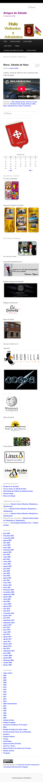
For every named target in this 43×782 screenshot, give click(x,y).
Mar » (31, 170)
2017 (4, 696)
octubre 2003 (7, 662)
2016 (4, 694)
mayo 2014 (7, 641)
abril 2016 (6, 634)
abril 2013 (6, 648)
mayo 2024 (7, 557)
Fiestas (17, 46)
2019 (4, 701)
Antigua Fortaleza (9, 722)
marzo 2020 (7, 604)
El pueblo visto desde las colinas (13, 50)
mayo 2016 (7, 632)
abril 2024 (6, 559)
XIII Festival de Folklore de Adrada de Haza (18, 491)
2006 (4, 682)
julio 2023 (6, 568)
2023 (13, 102)
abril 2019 (6, 611)
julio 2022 (6, 573)
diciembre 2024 (8, 550)
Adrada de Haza (20, 102)
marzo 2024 (7, 561)
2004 (4, 678)
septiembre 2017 (8, 620)
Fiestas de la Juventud (11, 486)
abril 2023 (6, 571)
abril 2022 (6, 575)
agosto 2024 (7, 552)
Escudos (6, 734)
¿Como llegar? (27, 41)
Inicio (5, 41)
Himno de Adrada (9, 496)
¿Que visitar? (8, 46)
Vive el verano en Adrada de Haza (14, 489)
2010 (4, 685)
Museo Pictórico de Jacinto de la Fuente (17, 748)
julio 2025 (6, 543)
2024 (4, 713)
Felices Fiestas (8, 493)
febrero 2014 (7, 644)
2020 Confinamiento (10, 703)
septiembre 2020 (8, 594)
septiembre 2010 (8, 651)
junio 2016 (6, 630)
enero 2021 (7, 587)
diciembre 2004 (8, 660)
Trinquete (6, 753)
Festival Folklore (9, 736)
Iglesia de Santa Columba (12, 743)
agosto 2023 (7, 566)
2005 (4, 680)
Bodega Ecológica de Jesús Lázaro (15, 729)
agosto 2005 (7, 658)
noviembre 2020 (8, 592)
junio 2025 (6, 545)
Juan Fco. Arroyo (31, 102)
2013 (4, 687)
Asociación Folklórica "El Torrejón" (15, 725)
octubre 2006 (7, 655)
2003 (4, 675)
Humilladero (7, 741)
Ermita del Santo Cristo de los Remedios (17, 732)
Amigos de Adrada (15, 13)
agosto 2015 (7, 637)
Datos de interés (15, 41)
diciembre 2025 (8, 536)
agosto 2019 (7, 606)
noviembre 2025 (8, 538)
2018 (4, 699)
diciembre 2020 (8, 590)
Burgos (23, 104)
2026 (4, 718)
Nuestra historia (31, 50)
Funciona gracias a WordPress (21, 778)
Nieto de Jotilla (30, 104)
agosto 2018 (7, 615)
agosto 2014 (7, 639)
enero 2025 (7, 547)
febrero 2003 (7, 665)
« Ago (10, 170)
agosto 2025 (7, 540)
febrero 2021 (7, 585)
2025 (4, 715)
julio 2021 (6, 580)
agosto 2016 (7, 625)
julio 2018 (6, 618)
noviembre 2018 (8, 613)
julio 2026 (6, 533)
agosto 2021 (7, 578)
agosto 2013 (7, 646)
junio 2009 (6, 653)
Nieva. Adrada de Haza (16, 64)
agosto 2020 (7, 597)
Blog (5, 727)
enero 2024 (7, 564)
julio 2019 (6, 608)
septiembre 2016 (8, 623)
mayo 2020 (7, 599)
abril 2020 (6, 601)
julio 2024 (6, 554)
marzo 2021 (7, 582)
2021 (4, 706)
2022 (4, 708)
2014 (4, 689)
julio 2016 (6, 627)
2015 (4, 692)
